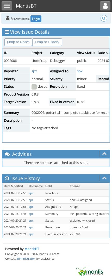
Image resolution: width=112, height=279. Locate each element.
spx (34, 71)
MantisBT (31, 248)
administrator (25, 258)
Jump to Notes (18, 41)
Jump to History (47, 41)
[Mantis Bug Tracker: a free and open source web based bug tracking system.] (89, 271)
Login (36, 18)
